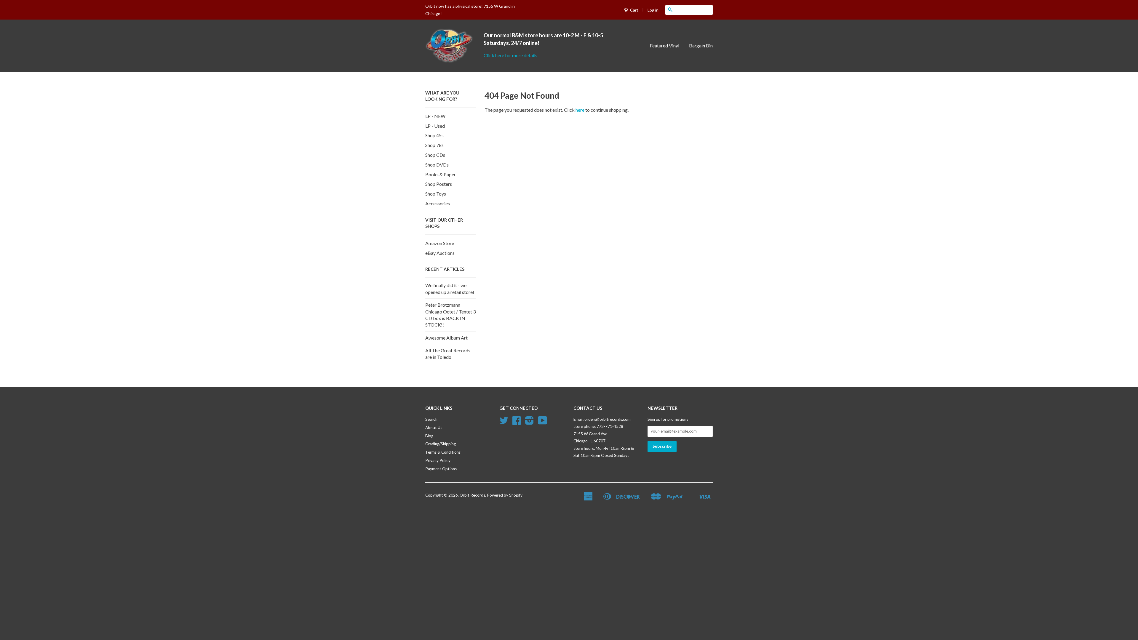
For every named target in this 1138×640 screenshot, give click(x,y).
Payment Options (441, 468)
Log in (653, 9)
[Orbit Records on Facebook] (516, 422)
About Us (433, 427)
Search (431, 419)
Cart (633, 9)
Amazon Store (439, 243)
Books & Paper (440, 174)
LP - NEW (435, 116)
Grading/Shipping (440, 443)
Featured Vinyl (664, 45)
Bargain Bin (701, 45)
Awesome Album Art (446, 337)
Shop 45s (434, 135)
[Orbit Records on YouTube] (542, 422)
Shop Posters (438, 184)
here (580, 110)
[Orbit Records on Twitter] (503, 422)
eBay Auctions (440, 253)
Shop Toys (435, 193)
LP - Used (435, 126)
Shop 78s (434, 145)
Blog (429, 435)
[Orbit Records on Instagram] (529, 422)
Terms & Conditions (443, 452)
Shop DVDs (437, 164)
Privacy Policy (437, 460)
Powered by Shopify (504, 495)
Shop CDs (435, 155)
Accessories (437, 203)
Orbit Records (472, 495)
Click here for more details (510, 55)
